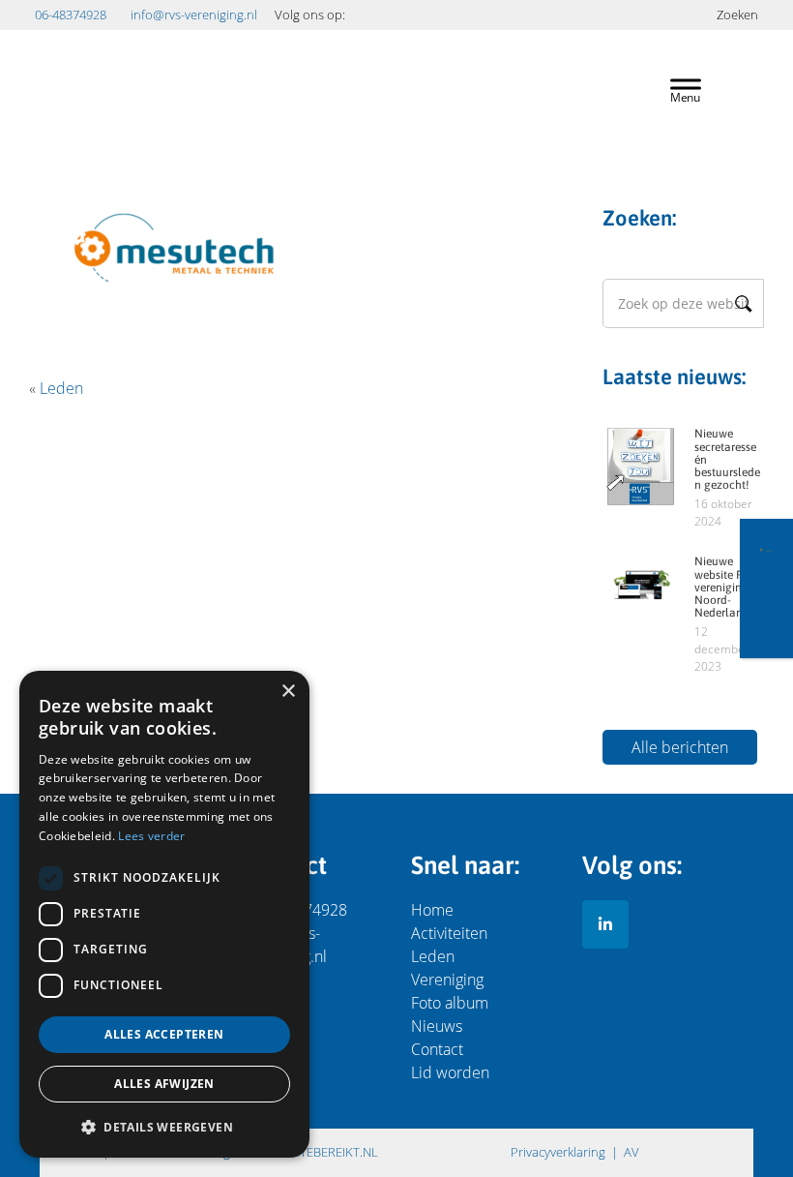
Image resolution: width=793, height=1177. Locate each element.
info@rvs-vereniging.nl (194, 14)
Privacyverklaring (558, 1152)
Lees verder (151, 836)
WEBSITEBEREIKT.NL (321, 1152)
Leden (61, 388)
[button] (164, 1126)
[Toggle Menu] (685, 88)
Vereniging (447, 979)
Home (432, 909)
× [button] (287, 691)
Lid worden (450, 1072)
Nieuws (436, 1026)
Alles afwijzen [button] (164, 1083)
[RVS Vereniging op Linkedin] (605, 924)
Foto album (449, 1002)
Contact (437, 1049)
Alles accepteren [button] (163, 1034)
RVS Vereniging (330, 66)
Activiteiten (449, 933)
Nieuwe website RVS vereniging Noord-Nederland (724, 587)
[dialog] (164, 914)
